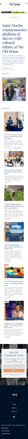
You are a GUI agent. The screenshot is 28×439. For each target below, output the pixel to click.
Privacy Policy (4, 428)
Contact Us (14, 411)
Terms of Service (5, 430)
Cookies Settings (5, 433)
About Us (14, 408)
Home (14, 404)
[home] (15, 3)
